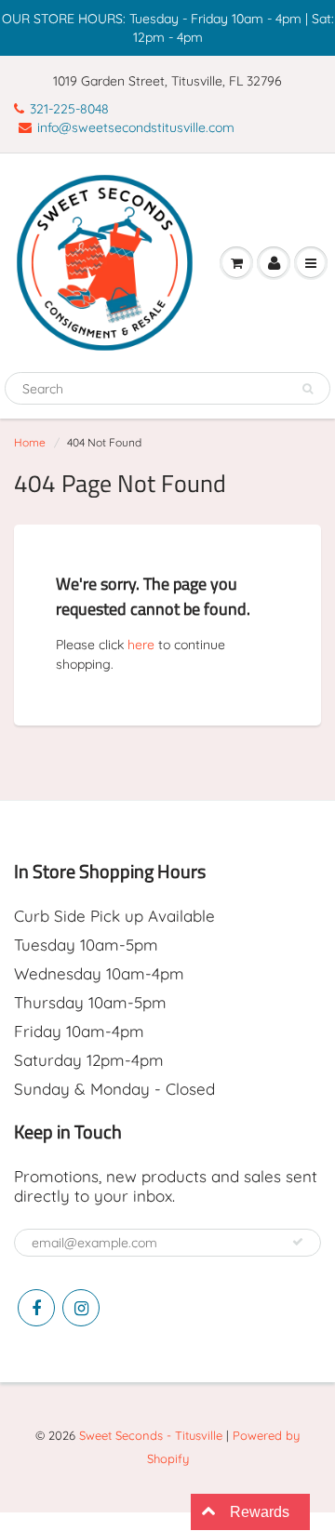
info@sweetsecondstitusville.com (135, 127)
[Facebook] (36, 1307)
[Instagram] (81, 1307)
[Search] (308, 389)
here (140, 644)
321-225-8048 (69, 108)
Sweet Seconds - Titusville (150, 1435)
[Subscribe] (297, 1242)
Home (30, 442)
